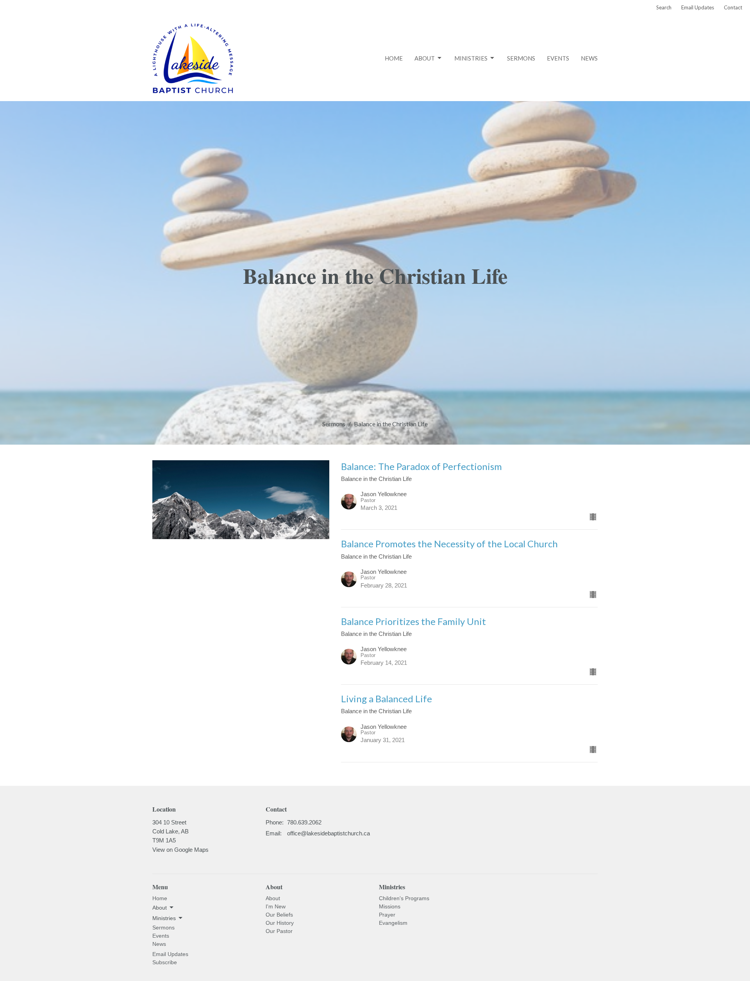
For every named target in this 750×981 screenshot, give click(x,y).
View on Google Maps (180, 849)
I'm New (276, 906)
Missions (389, 906)
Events (558, 58)
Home (394, 58)
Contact (733, 7)
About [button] (159, 907)
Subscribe (164, 962)
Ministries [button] (164, 918)
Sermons (521, 58)
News (589, 58)
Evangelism (393, 923)
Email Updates (697, 7)
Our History (280, 923)
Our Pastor (279, 931)
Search (663, 7)
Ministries (471, 58)
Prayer (387, 915)
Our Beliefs (279, 915)
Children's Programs (404, 898)
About (424, 58)
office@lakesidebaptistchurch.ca (328, 833)
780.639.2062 (304, 822)
